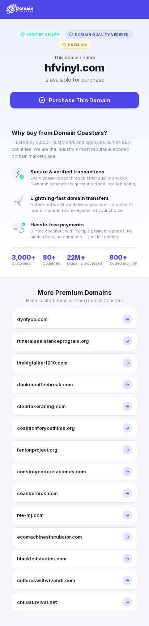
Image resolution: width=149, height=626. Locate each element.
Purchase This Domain (79, 100)
